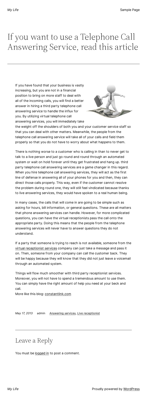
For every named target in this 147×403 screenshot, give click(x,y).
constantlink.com (58, 294)
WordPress (131, 389)
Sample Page (130, 10)
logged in (42, 353)
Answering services (62, 313)
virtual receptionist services (36, 248)
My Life (13, 10)
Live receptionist (88, 313)
